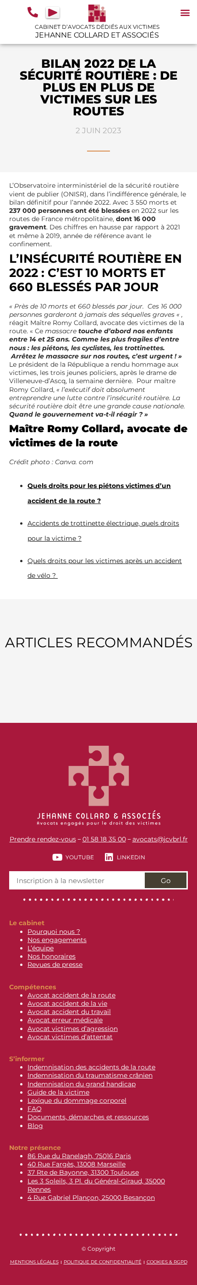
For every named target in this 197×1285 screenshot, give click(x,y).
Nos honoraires (51, 956)
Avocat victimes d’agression (72, 1029)
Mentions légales (34, 1262)
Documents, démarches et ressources (88, 1117)
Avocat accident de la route (71, 995)
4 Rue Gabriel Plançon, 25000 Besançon (91, 1197)
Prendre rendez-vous (43, 839)
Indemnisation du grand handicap (81, 1084)
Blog (35, 1126)
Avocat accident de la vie (67, 1003)
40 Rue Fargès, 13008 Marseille (76, 1164)
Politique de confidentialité (103, 1262)
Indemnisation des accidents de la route (91, 1067)
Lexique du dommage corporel (76, 1100)
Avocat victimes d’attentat (70, 1037)
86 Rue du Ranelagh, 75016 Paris (79, 1156)
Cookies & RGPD (167, 1262)
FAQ (34, 1109)
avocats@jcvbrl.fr (160, 839)
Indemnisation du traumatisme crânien (90, 1075)
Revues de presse (54, 964)
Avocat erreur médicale (65, 1020)
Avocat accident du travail (69, 1012)
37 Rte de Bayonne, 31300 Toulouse (83, 1172)
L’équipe (40, 948)
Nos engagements (57, 940)
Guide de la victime (58, 1092)
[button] (184, 12)
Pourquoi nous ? (53, 931)
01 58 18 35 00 (104, 839)
